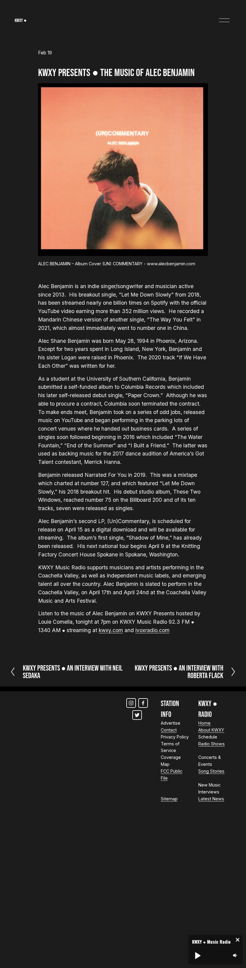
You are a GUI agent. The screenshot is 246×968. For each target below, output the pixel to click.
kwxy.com (111, 630)
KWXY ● (21, 20)
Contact (169, 729)
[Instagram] (131, 703)
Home (204, 723)
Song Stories (211, 771)
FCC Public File (171, 775)
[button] (237, 940)
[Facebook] (143, 703)
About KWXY (211, 729)
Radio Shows (211, 743)
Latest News (211, 798)
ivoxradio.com (152, 630)
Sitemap (169, 798)
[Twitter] (137, 715)
